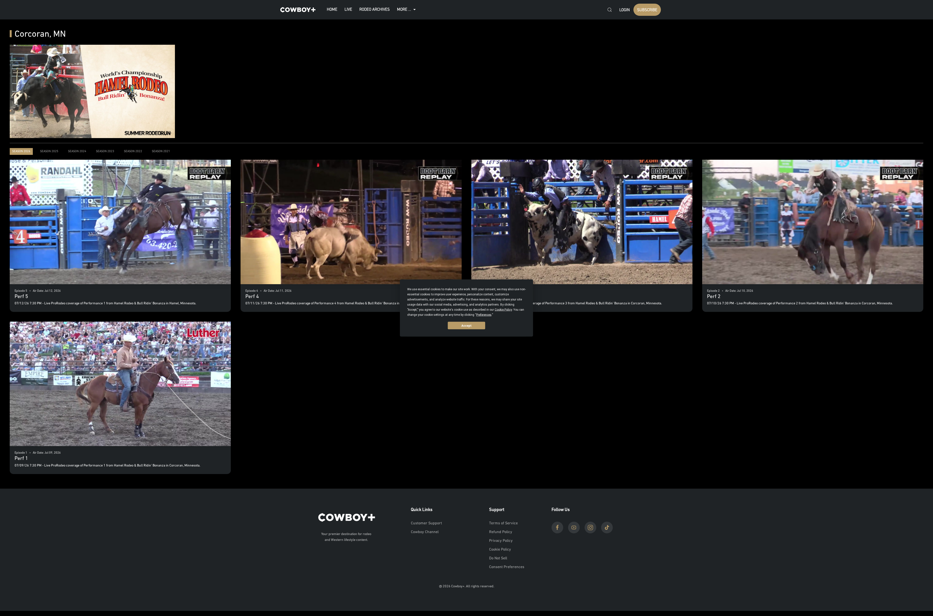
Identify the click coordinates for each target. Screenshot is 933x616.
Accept (466, 325)
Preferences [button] (484, 315)
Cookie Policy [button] (503, 309)
